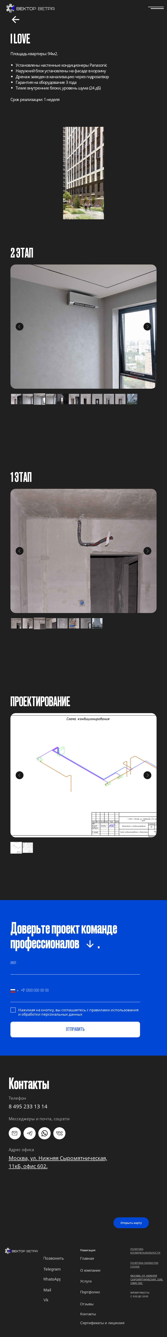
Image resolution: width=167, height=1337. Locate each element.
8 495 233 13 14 (28, 1106)
